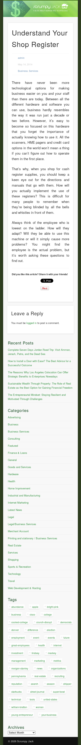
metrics (57, 660)
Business (23, 70)
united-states (50, 699)
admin (21, 57)
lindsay (35, 653)
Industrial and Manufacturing (24, 495)
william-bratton (19, 707)
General (12, 460)
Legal (11, 517)
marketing (39, 660)
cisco (32, 614)
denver (15, 629)
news (39, 668)
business (16, 614)
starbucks (16, 691)
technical (16, 699)
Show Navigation (63, 35)
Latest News (15, 510)
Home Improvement (19, 488)
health (41, 645)
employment (18, 637)
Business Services (18, 431)
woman (40, 707)
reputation (16, 683)
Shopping (13, 559)
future (67, 637)
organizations (58, 668)
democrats (66, 622)
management (18, 660)
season (51, 683)
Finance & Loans (17, 453)
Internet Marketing (18, 502)
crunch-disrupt (44, 622)
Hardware (13, 474)
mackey (52, 653)
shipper (67, 683)
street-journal (37, 691)
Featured (13, 446)
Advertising (14, 417)
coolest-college (19, 622)
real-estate (40, 676)
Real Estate (14, 545)
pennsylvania (18, 676)
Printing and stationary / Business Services (32, 538)
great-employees (20, 645)
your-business (48, 714)
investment (17, 653)
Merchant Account (18, 531)
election (51, 629)
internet (57, 645)
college (48, 614)
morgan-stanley (19, 668)
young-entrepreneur (22, 714)
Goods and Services (19, 467)
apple (35, 606)
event (36, 637)
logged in (31, 323)
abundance (17, 606)
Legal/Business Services (22, 524)
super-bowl (59, 691)
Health (11, 481)
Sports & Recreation (19, 567)
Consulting (14, 438)
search (34, 683)
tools (32, 699)
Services (33, 70)
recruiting (59, 676)
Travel (11, 581)
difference (33, 629)
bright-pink (52, 606)
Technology (14, 574)
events (51, 637)
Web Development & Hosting (24, 588)
